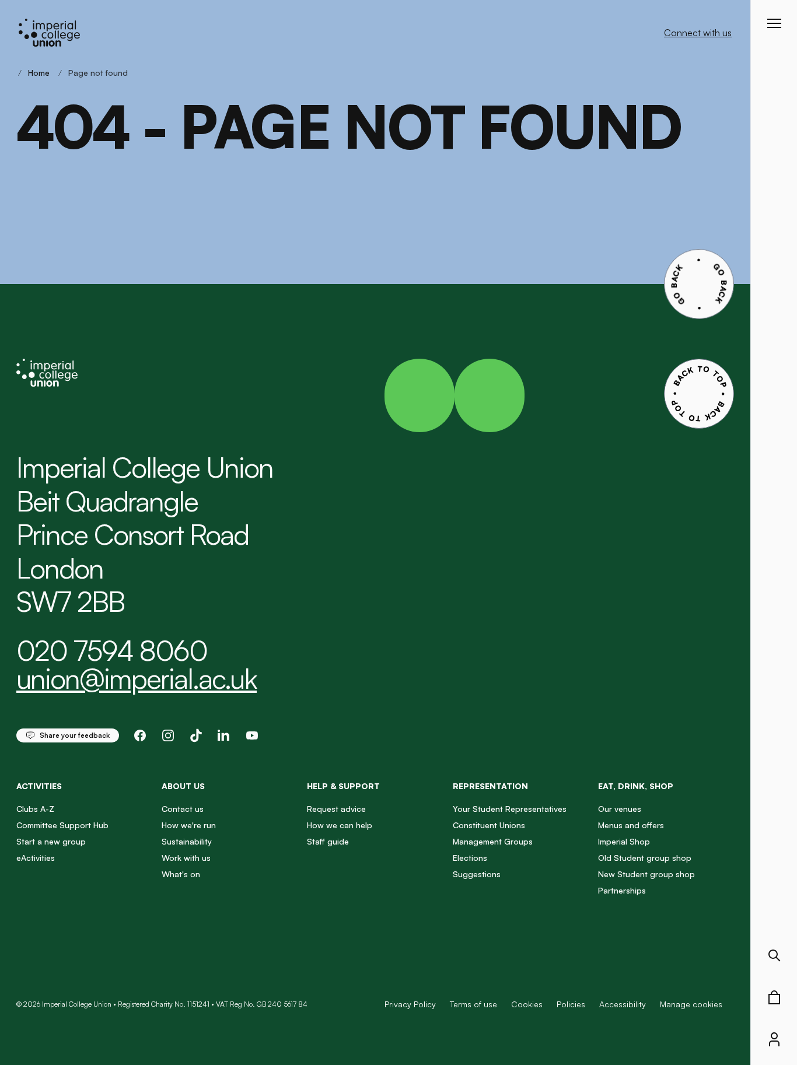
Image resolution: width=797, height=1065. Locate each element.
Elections (470, 858)
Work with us (186, 858)
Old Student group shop (644, 858)
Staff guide (328, 841)
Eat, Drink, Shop (635, 786)
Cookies (527, 1004)
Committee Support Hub (62, 825)
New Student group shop (646, 874)
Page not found (98, 73)
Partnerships (622, 890)
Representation (490, 786)
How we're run (189, 825)
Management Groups (493, 841)
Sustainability (187, 841)
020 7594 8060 (111, 650)
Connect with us (698, 32)
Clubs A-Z (35, 809)
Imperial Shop (624, 841)
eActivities (35, 858)
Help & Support (343, 786)
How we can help (339, 825)
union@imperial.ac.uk (136, 678)
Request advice (336, 809)
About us (183, 786)
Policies (571, 1004)
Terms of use (473, 1004)
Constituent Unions (489, 825)
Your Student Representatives (510, 809)
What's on (181, 874)
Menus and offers (631, 825)
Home (39, 73)
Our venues (619, 809)
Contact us (183, 809)
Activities (39, 786)
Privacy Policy (410, 1004)
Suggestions (477, 874)
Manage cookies (691, 1004)
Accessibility (622, 1004)
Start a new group (51, 841)
